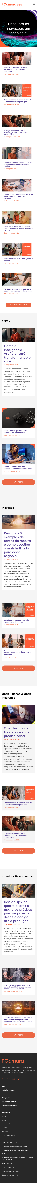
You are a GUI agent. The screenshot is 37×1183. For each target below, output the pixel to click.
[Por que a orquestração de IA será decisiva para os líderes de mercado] (16, 279)
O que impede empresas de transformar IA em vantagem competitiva (15, 132)
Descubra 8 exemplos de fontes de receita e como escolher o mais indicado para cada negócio (17, 544)
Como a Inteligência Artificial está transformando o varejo (17, 353)
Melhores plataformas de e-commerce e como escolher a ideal (18, 468)
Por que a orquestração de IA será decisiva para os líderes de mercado (18, 290)
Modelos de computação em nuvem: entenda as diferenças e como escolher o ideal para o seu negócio (18, 1019)
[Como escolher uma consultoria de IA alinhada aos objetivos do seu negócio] (16, 153)
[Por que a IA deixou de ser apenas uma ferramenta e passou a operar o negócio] (16, 217)
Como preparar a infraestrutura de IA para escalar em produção (18, 101)
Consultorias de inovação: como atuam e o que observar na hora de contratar (17, 653)
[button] (34, 4)
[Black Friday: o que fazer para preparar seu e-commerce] (18, 418)
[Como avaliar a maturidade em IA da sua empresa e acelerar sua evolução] (16, 185)
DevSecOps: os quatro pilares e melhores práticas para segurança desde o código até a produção (18, 911)
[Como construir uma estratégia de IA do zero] (16, 249)
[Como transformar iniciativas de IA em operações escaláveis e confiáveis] (16, 58)
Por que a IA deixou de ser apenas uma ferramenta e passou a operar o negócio (18, 228)
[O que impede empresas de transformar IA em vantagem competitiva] (16, 120)
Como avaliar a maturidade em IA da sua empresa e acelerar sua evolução (18, 196)
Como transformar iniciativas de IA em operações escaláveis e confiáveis (17, 69)
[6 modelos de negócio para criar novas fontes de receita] (18, 610)
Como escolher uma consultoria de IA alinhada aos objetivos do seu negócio (18, 164)
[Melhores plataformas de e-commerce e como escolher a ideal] (18, 454)
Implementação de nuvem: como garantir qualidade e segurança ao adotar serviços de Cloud (17, 987)
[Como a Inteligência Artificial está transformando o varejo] (18, 335)
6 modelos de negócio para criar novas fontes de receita (16, 621)
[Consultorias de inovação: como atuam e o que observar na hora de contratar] (18, 641)
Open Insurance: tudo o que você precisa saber (17, 732)
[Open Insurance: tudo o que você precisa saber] (18, 714)
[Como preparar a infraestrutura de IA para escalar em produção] (16, 90)
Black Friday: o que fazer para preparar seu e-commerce (15, 432)
